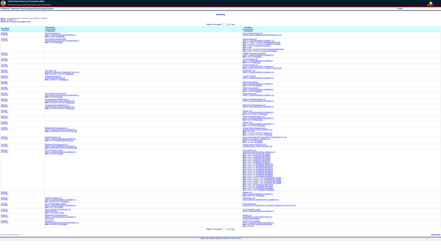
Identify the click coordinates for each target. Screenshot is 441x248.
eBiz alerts (41, 4)
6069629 (267, 155)
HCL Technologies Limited (53, 150)
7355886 (278, 178)
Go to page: (217, 24)
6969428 (270, 173)
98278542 (4, 116)
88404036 (261, 176)
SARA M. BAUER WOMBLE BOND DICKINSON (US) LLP (262, 35)
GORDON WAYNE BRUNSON (55, 78)
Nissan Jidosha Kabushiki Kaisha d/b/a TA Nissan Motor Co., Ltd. (265, 137)
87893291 (266, 51)
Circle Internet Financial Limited (55, 39)
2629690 (271, 190)
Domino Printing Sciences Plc (253, 33)
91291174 (4, 215)
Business (35, 4)
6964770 (267, 162)
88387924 (258, 159)
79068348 (269, 44)
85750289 (260, 224)
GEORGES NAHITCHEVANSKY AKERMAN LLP (259, 152)
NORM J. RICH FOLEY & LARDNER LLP (256, 139)
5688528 (257, 219)
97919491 (59, 42)
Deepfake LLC (247, 192)
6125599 (267, 157)
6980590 (270, 176)
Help (49, 4)
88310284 (4, 59)
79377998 (74, 131)
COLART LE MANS (249, 76)
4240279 (281, 49)
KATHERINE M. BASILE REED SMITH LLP (257, 217)
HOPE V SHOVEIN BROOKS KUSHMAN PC (258, 61)
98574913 (4, 99)
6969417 (270, 171)
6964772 (270, 169)
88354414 (261, 174)
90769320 (4, 192)
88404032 (261, 173)
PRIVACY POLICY (236, 238)
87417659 (248, 219)
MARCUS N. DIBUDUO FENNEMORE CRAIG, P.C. (62, 72)
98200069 (4, 88)
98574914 (4, 105)
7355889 (278, 183)
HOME (202, 238)
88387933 (258, 162)
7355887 (278, 179)
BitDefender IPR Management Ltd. (254, 99)
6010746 (70, 140)
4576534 (269, 224)
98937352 (4, 76)
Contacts (29, 4)
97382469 (4, 122)
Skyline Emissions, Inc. (53, 137)
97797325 (4, 209)
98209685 (4, 82)
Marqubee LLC (50, 221)
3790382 (277, 44)
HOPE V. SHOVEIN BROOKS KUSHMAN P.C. (60, 35)
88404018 (261, 167)
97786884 (64, 224)
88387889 (258, 157)
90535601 (269, 178)
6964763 (270, 166)
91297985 (4, 128)
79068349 (269, 42)
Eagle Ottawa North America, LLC (254, 116)
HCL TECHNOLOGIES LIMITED (56, 204)
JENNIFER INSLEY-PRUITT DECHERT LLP (60, 101)
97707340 (4, 65)
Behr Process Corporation (251, 221)
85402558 (272, 49)
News (46, 4)
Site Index (14, 4)
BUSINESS (218, 238)
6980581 (270, 174)
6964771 (270, 167)
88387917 (258, 161)
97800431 (259, 142)
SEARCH (211, 238)
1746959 (267, 154)
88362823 (261, 185)
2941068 (267, 46)
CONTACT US (226, 238)
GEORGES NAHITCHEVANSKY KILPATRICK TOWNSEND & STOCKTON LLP (269, 205)
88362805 (261, 188)
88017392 (62, 140)
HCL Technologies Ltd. (52, 33)
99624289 (4, 33)
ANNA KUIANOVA (51, 211)
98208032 (4, 53)
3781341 (277, 42)
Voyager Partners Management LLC (57, 99)
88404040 (261, 169)
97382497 (4, 111)
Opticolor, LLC (247, 111)
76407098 (258, 46)
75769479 (262, 190)
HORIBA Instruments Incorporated (254, 53)
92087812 (4, 137)
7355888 (278, 181)
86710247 (258, 155)
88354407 (261, 164)
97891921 (4, 198)
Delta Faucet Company (250, 82)
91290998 (4, 221)
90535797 (269, 183)
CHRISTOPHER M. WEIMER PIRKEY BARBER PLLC (261, 200)
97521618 (50, 219)
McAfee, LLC (247, 215)
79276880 (60, 154)
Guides (24, 4)
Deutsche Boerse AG (250, 39)
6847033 (267, 161)
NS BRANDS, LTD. (249, 70)
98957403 (4, 70)
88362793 (261, 186)
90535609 (269, 179)
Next (233, 24)
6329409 (270, 186)
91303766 (4, 39)
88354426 (261, 166)
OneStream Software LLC (53, 198)
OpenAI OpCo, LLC (249, 198)
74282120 (258, 154)
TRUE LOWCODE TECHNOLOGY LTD (58, 209)
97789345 (259, 140)
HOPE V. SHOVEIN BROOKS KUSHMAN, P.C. (259, 41)
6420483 (267, 159)
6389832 (270, 188)
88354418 (261, 171)
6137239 (270, 185)
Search (20, 4)
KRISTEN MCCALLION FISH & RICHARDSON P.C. (62, 41)
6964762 (270, 164)
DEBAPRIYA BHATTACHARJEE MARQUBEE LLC (62, 223)
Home (9, 4)
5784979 (274, 51)
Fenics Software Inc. (250, 150)
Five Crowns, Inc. (51, 70)
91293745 (4, 150)
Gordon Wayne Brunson (53, 76)
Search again (435, 234)
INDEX (207, 238)
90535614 (269, 181)
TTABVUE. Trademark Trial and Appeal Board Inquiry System (26, 9)
